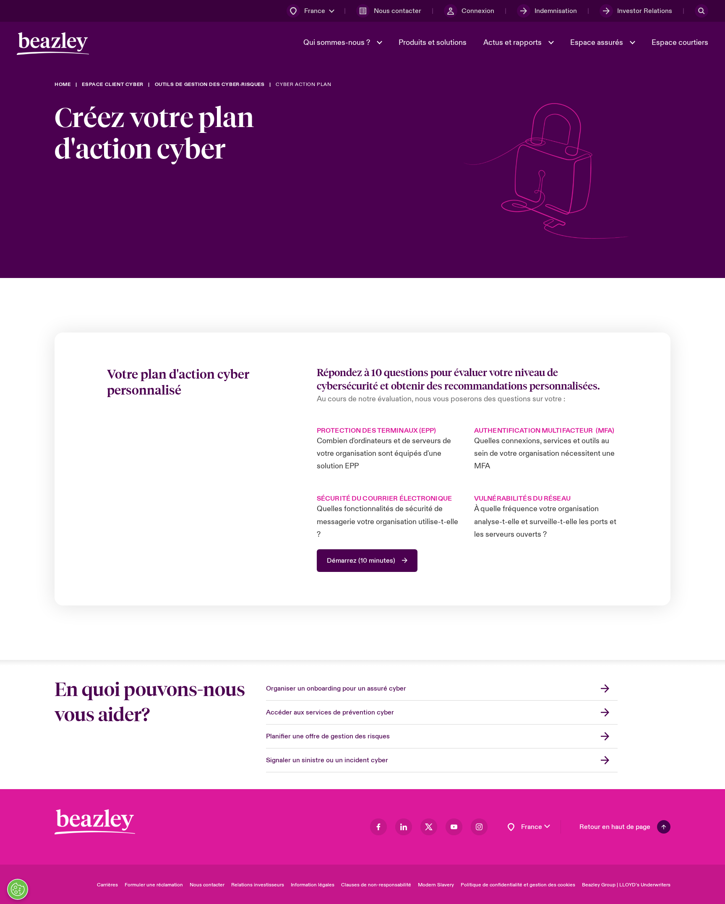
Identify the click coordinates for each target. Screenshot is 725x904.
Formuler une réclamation (154, 885)
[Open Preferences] (17, 889)
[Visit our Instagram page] (479, 826)
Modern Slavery (436, 885)
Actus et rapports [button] (513, 42)
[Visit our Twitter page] (428, 826)
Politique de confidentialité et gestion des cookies (518, 885)
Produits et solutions (433, 42)
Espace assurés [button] (597, 42)
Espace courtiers (680, 42)
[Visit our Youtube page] (454, 826)
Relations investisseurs (257, 885)
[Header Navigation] (53, 43)
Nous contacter (207, 885)
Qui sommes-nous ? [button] (337, 42)
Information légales (312, 885)
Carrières (107, 885)
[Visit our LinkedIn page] (403, 826)
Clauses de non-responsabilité (376, 885)
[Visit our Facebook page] (378, 826)
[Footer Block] (95, 822)
